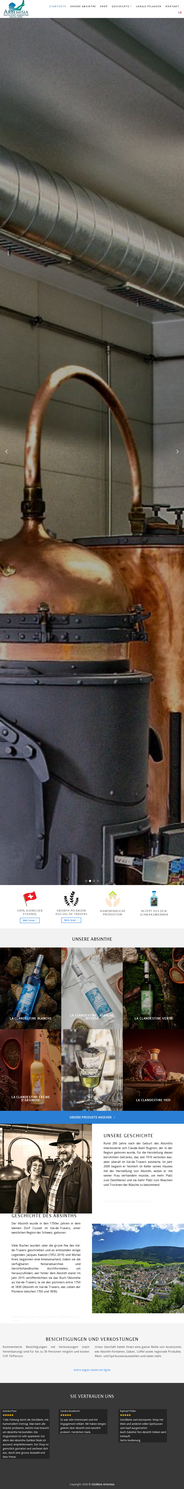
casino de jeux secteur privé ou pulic (128, 1201)
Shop (104, 6)
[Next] (177, 451)
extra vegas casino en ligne (92, 1370)
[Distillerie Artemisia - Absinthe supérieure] (22, 9)
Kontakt (172, 6)
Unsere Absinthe (83, 6)
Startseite (57, 6)
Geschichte (120, 6)
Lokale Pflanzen (149, 6)
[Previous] (7, 451)
